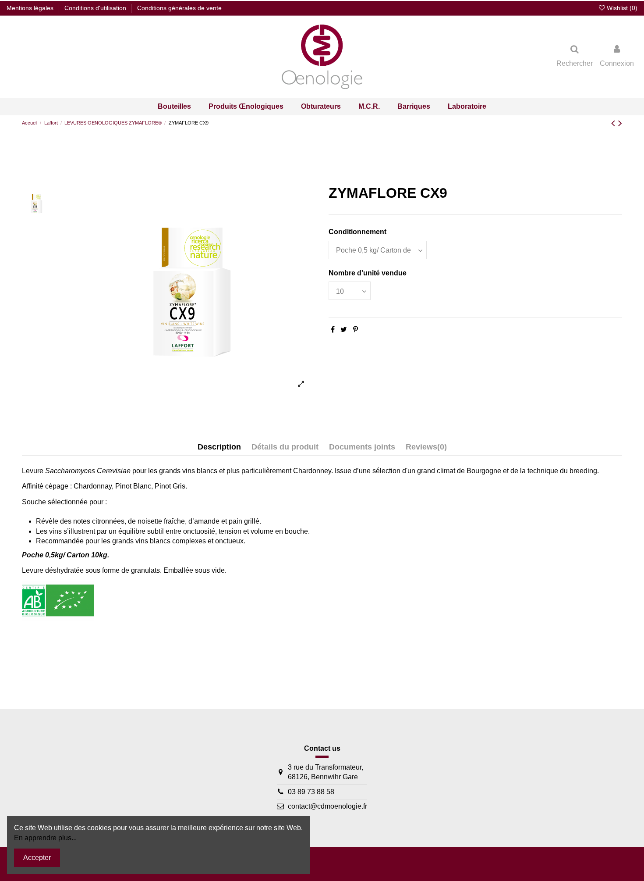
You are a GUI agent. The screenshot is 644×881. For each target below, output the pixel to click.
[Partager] (333, 329)
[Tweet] (343, 329)
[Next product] (620, 123)
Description (219, 446)
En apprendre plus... (45, 838)
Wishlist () (621, 7)
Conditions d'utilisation (96, 7)
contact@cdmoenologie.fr (327, 806)
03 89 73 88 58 (311, 791)
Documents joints (362, 446)
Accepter (37, 857)
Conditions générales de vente (179, 7)
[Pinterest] (355, 329)
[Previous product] (614, 123)
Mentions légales (31, 7)
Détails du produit (284, 446)
